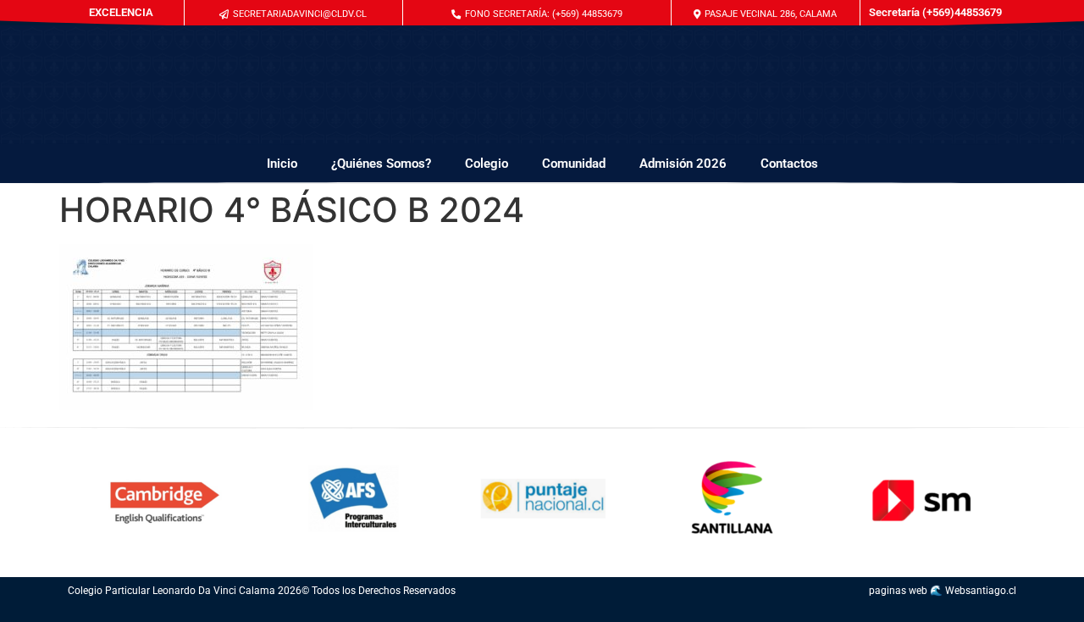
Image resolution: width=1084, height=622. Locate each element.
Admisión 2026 (683, 163)
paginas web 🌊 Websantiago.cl (942, 591)
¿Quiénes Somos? (381, 163)
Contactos (789, 163)
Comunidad (574, 163)
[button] (537, 13)
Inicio (282, 163)
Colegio (486, 163)
